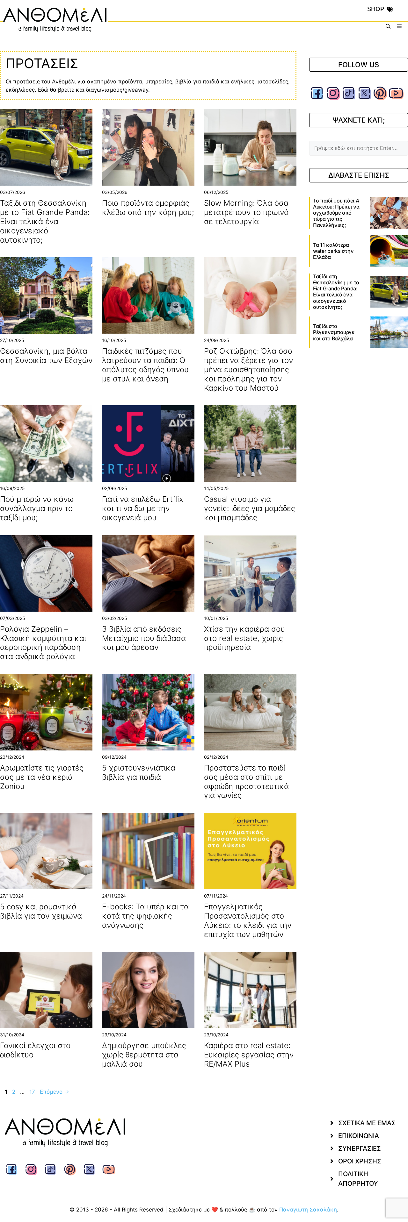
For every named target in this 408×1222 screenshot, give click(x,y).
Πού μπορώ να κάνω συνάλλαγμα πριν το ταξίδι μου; (37, 508)
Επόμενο (54, 1092)
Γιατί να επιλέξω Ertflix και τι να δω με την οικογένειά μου (142, 508)
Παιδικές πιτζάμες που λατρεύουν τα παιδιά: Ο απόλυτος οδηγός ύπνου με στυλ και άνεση (145, 364)
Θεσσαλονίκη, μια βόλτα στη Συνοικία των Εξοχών (46, 355)
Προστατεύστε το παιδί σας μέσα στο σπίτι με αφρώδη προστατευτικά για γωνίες (246, 781)
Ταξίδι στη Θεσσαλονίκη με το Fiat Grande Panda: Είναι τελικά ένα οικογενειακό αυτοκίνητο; (45, 221)
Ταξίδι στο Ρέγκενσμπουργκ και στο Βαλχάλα (334, 332)
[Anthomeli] (55, 26)
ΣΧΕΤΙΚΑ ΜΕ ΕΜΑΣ (367, 1123)
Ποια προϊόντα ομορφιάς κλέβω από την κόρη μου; (148, 207)
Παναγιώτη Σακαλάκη (308, 1209)
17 (33, 1092)
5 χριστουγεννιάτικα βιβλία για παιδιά (138, 772)
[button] (388, 26)
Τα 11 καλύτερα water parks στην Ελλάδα (333, 251)
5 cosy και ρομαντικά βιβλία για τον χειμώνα (41, 911)
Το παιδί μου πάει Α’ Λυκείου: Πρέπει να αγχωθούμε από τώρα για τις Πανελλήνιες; (336, 212)
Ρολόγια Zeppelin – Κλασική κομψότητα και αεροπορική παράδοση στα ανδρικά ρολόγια (43, 642)
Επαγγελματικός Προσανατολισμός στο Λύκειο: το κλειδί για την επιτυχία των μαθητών (247, 920)
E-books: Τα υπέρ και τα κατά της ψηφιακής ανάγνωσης (145, 916)
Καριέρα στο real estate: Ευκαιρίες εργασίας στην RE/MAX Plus (249, 1055)
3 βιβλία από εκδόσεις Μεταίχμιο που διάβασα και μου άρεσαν (144, 638)
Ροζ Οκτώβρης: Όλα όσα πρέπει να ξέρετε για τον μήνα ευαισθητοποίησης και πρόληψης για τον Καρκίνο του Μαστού (248, 369)
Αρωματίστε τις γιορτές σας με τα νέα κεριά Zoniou (42, 777)
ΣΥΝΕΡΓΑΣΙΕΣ (359, 1148)
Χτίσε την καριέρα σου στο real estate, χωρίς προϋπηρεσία (244, 638)
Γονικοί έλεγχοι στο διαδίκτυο (35, 1050)
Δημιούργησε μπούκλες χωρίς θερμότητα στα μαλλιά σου (144, 1055)
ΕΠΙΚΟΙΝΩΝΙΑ (358, 1136)
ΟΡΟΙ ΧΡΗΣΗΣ (359, 1161)
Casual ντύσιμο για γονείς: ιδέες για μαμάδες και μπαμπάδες (249, 508)
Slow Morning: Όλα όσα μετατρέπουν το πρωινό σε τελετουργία (246, 212)
